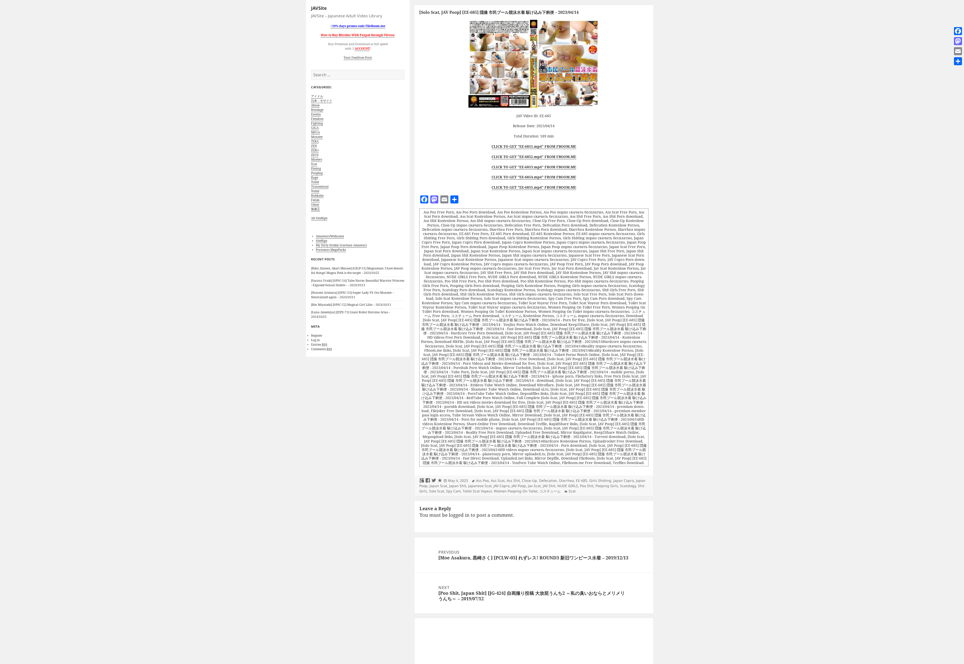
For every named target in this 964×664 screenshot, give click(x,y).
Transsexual (320, 186)
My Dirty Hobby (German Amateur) (341, 245)
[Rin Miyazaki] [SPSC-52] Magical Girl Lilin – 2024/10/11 (351, 305)
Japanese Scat (480, 485)
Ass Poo (482, 480)
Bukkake (317, 195)
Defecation (548, 480)
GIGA (315, 128)
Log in (315, 340)
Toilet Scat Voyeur (477, 491)
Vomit (315, 191)
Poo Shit (586, 485)
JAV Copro (502, 485)
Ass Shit (513, 480)
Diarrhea (566, 480)
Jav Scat (534, 485)
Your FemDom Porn (358, 57)
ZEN (314, 146)
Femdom (317, 119)
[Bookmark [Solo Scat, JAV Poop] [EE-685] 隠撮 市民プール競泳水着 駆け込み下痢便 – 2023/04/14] (439, 480)
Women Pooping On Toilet (515, 491)
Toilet (315, 182)
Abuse (315, 105)
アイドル (317, 96)
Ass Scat (498, 480)
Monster (317, 137)
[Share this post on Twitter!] (433, 480)
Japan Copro (623, 480)
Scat (314, 164)
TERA (315, 141)
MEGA (315, 132)
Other (315, 204)
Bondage (317, 110)
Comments (321, 349)
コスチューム (550, 491)
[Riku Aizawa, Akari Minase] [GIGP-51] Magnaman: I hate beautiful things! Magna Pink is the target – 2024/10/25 (357, 270)
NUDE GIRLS (567, 485)
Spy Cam (453, 491)
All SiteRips (319, 218)
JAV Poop (519, 485)
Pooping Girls (606, 485)
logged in (459, 515)
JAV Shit (549, 485)
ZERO (315, 150)
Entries (319, 344)
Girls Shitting (600, 480)
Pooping (317, 173)
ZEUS (315, 155)
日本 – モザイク (321, 101)
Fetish (315, 200)
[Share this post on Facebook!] (427, 480)
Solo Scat (436, 491)
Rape (314, 177)
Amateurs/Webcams (330, 236)
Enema (316, 114)
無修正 (315, 209)
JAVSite (319, 8)
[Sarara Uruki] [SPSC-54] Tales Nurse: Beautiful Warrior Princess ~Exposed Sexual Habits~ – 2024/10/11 (357, 282)
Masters (316, 159)
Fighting (317, 123)
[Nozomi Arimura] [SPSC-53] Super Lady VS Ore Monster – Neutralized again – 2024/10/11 (352, 294)
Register (316, 335)
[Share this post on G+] (421, 480)
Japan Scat (438, 485)
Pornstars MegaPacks (331, 250)
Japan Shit (457, 485)
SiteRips (321, 241)
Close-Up (529, 480)
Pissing (316, 168)
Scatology (628, 485)
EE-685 (581, 480)
